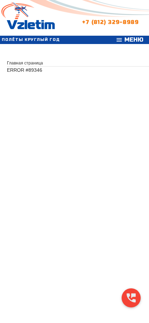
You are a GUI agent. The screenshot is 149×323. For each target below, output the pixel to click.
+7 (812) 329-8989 (110, 20)
